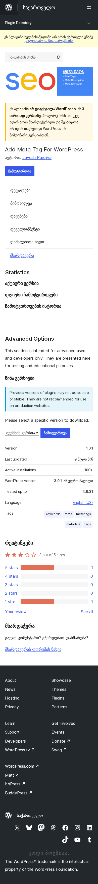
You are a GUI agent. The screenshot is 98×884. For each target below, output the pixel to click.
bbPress (15, 783)
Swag (59, 749)
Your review (16, 611)
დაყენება (19, 215)
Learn (10, 723)
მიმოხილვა (21, 203)
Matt (12, 775)
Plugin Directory (18, 23)
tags (87, 524)
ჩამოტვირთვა (19, 171)
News (10, 689)
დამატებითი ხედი (27, 241)
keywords (53, 514)
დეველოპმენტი (25, 229)
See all (87, 611)
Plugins (58, 698)
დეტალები (20, 190)
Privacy (12, 706)
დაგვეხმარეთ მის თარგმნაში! (49, 40)
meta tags (83, 514)
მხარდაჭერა (22, 255)
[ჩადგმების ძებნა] (58, 57)
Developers (15, 741)
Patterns (59, 706)
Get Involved (64, 723)
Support (12, 732)
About (10, 680)
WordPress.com (22, 766)
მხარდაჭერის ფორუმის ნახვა (33, 649)
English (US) (83, 502)
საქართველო (30, 815)
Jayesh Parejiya (37, 157)
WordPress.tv (20, 749)
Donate (61, 741)
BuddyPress (18, 792)
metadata (73, 524)
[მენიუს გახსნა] (90, 7)
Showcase (61, 680)
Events (58, 732)
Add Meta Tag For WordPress (44, 149)
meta (68, 514)
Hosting (12, 698)
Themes (59, 689)
